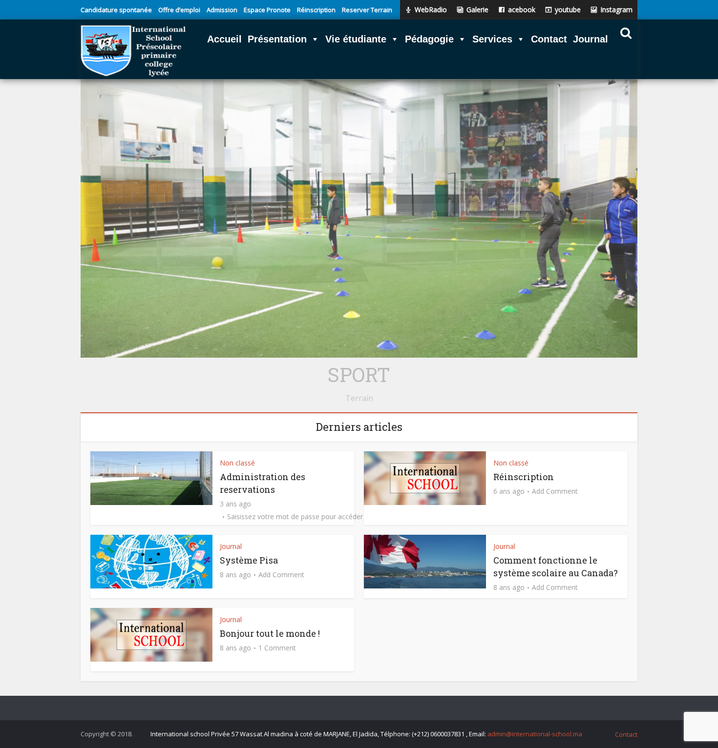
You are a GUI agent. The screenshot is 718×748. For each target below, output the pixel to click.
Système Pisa (249, 560)
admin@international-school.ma (534, 733)
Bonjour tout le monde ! (270, 633)
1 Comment (277, 648)
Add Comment (555, 491)
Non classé (237, 462)
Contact (626, 734)
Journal (231, 546)
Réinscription (523, 477)
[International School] (133, 51)
